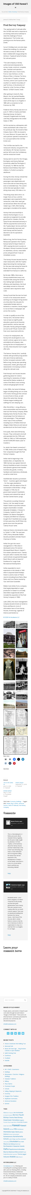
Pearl (24, 1152)
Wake (17, 1157)
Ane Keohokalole (18, 1112)
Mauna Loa (6, 1144)
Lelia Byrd (23, 1139)
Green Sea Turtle (7, 1125)
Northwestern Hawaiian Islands (13, 1146)
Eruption (21, 1120)
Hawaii (8, 803)
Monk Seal (17, 1144)
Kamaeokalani (16, 1134)
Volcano (6, 1157)
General (7, 1103)
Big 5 (12, 803)
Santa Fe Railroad (13, 805)
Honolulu (7, 1132)
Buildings (18, 801)
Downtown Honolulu (11, 1120)
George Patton (13, 1122)
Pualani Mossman (7, 1154)
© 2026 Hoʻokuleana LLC (11, 617)
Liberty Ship (6, 1141)
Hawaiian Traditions (10, 1079)
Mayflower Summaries (11, 1098)
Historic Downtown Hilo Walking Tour (15, 1043)
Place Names (8, 1084)
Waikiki (13, 1156)
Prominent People (10, 1086)
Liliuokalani (13, 1141)
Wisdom (21, 1157)
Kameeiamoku (8, 1136)
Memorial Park (9, 1046)
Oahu (6, 1148)
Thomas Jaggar (21, 1154)
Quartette (14, 1154)
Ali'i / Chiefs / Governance (12, 1069)
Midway (13, 1144)
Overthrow (8, 1055)
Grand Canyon (19, 782)
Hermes (11, 1129)
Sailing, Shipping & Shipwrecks (13, 1091)
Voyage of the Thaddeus (12, 1096)
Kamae (10, 1134)
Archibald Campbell (7, 1115)
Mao (20, 1141)
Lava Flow (18, 1139)
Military (7, 1081)
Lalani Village (12, 1139)
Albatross (5, 1112)
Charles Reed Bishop (16, 1117)
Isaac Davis (15, 1132)
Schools (7, 1089)
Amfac (16, 803)
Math (22, 1141)
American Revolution (10, 1101)
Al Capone (11, 1112)
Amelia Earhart (7, 791)
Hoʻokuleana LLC (8, 1166)
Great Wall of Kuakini (22, 1122)
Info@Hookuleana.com (9, 1024)
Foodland (7, 1058)
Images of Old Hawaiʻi (15, 3)
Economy (13, 801)
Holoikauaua (20, 1129)
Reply (9, 873)
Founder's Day (6, 1122)
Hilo (15, 1129)
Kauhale (7, 1060)
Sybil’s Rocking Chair (10, 1053)
